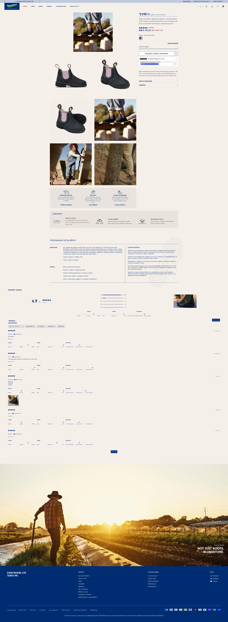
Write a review (216, 320)
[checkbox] (61, 326)
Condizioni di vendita (84, 594)
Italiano (220, 1)
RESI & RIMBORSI (93, 204)
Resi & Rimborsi (83, 589)
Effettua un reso (83, 592)
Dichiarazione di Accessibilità (80, 610)
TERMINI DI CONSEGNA (66, 204)
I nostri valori (152, 578)
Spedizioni (81, 586)
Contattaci (81, 584)
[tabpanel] (114, 390)
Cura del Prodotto (83, 576)
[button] (113, 295)
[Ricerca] (201, 6)
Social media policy (53, 610)
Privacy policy (33, 610)
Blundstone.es (152, 584)
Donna (41, 6)
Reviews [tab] (12, 321)
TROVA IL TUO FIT (74, 6)
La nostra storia (152, 576)
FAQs (80, 581)
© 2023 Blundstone (11, 610)
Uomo (33, 6)
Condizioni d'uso (22, 610)
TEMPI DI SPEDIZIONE (145, 81)
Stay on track (187, 1)
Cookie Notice (42, 610)
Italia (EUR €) (205, 1)
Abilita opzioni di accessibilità (87, 597)
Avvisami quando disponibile (156, 53)
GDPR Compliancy (66, 610)
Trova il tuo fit (82, 578)
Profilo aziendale (153, 581)
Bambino (49, 6)
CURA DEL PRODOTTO (120, 204)
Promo (25, 6)
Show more (114, 451)
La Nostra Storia (61, 6)
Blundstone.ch (152, 586)
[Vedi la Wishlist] (218, 6)
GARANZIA (142, 85)
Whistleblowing (93, 610)
